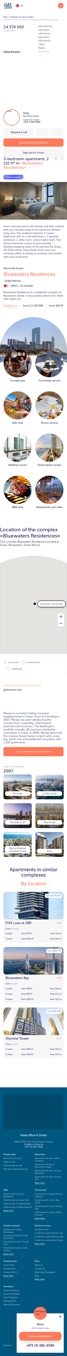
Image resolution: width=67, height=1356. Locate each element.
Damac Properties (11, 1294)
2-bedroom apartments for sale (49, 1236)
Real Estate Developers (45, 1272)
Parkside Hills (9, 1268)
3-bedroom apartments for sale (49, 1240)
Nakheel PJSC (9, 1301)
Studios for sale (41, 1229)
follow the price (11, 51)
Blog (37, 1276)
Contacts (7, 1345)
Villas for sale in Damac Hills (16, 1200)
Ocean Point (9, 1265)
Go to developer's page (33, 751)
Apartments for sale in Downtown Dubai (44, 1165)
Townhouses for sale (12, 1165)
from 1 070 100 (53, 895)
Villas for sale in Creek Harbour (17, 1203)
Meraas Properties (11, 1304)
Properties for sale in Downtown (12, 1230)
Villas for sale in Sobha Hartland (17, 1207)
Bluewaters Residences (29, 274)
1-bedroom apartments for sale (49, 1233)
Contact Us (40, 1268)
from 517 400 (54, 1011)
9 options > (10, 305)
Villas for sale (9, 1162)
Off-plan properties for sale (15, 1169)
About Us (39, 1265)
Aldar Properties (10, 1297)
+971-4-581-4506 (31, 122)
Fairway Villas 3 (10, 1272)
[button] (56, 158)
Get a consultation (40, 1336)
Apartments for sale (12, 1158)
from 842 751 (54, 951)
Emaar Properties (11, 1290)
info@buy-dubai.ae (33, 1144)
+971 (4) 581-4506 (33, 1147)
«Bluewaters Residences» (23, 165)
